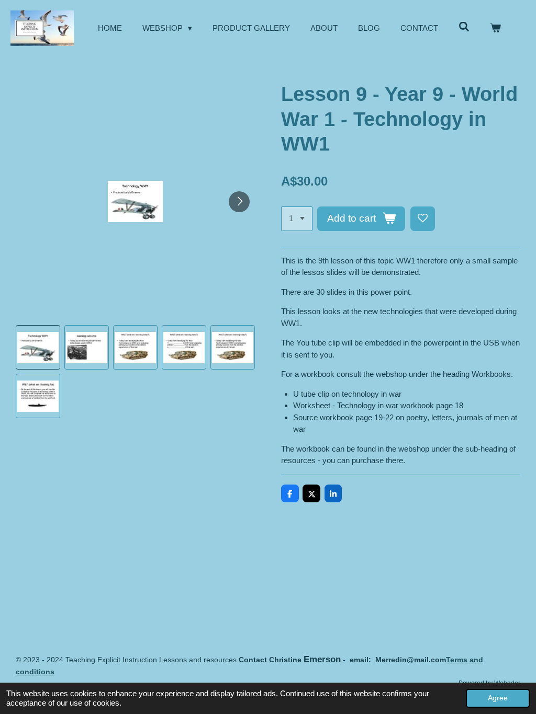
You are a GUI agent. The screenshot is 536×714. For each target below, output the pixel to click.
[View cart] (495, 28)
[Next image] (239, 201)
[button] (38, 347)
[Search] (464, 27)
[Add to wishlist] (422, 218)
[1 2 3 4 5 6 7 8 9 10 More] (296, 218)
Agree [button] (498, 698)
